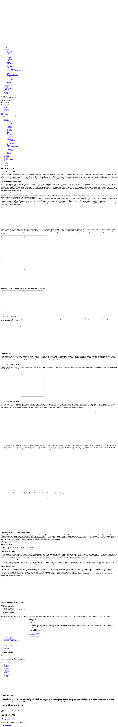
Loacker (9, 57)
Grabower (9, 54)
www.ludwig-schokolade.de (11, 640)
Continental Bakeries (12, 75)
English (6, 114)
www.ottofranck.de (34, 636)
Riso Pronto (10, 65)
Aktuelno (6, 85)
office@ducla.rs (7, 719)
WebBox (8, 725)
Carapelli (9, 52)
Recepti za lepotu (8, 88)
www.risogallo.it (33, 634)
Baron (8, 76)
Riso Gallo (10, 63)
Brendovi (6, 49)
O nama (6, 47)
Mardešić (9, 56)
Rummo (9, 53)
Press (5, 90)
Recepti (6, 86)
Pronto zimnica (11, 69)
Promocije (6, 89)
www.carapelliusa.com (9, 639)
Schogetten (10, 67)
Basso (8, 80)
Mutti (8, 62)
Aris (8, 83)
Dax (8, 60)
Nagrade (6, 93)
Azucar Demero (11, 72)
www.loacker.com (8, 637)
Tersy (8, 73)
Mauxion (9, 66)
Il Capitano (10, 79)
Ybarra (9, 82)
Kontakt (6, 92)
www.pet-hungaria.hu (9, 641)
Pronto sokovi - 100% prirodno (15, 70)
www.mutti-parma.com (34, 633)
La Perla (9, 50)
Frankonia (9, 59)
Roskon (9, 77)
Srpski (2, 113)
